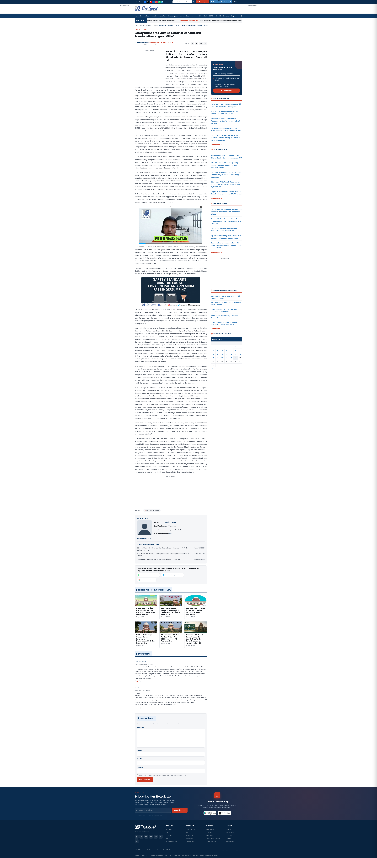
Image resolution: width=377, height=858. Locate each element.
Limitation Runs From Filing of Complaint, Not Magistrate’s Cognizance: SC (207, 20)
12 (222, 354)
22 (235, 358)
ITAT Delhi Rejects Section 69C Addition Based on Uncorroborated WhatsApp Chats (226, 211)
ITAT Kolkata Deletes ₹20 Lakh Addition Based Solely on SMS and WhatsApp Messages (226, 174)
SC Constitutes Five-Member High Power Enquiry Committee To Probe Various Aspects (162, 549)
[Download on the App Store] (224, 813)
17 (213, 358)
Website (140, 767)
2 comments (152, 45)
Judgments (209, 835)
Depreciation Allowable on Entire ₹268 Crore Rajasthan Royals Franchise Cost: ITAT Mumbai (226, 245)
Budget (153, 16)
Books (215, 2)
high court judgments (152, 510)
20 (226, 358)
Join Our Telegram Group (174, 575)
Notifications (210, 829)
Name (139, 751)
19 (222, 358)
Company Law (173, 16)
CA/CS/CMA (190, 842)
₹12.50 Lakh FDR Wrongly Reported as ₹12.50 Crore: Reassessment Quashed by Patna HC (225, 184)
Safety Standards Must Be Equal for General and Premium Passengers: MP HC (168, 34)
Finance (226, 16)
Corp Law (234, 16)
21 (231, 358)
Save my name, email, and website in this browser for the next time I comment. (162, 775)
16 (240, 354)
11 (217, 354)
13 (226, 354)
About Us (228, 829)
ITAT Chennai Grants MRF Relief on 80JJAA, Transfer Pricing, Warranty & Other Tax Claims (225, 137)
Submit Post (226, 2)
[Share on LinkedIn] (196, 43)
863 (170, 534)
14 (231, 354)
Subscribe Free (179, 810)
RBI (216, 16)
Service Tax (162, 16)
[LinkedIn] (153, 2)
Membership (230, 842)
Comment (141, 727)
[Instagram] (156, 2)
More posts (215, 145)
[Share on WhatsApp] (201, 43)
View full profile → (144, 538)
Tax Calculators (211, 842)
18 (217, 358)
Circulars (209, 832)
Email (139, 759)
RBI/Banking (190, 835)
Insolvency (189, 838)
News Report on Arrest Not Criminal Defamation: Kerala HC (158, 559)
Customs (189, 16)
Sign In (237, 2)
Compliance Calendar (213, 838)
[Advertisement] (124, 36)
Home (137, 16)
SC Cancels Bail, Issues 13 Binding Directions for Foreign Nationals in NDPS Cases (163, 554)
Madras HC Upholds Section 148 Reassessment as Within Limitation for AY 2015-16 (226, 121)
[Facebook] (145, 2)
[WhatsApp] (159, 2)
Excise (182, 16)
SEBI (220, 16)
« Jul (212, 369)
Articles (154, 25)
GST (195, 16)
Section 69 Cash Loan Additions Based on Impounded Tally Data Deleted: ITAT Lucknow (226, 221)
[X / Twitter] (148, 2)
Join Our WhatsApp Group (149, 575)
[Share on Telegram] (205, 43)
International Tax (171, 842)
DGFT (211, 16)
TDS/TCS (169, 838)
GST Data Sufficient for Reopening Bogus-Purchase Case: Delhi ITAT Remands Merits (224, 165)
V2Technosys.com (171, 850)
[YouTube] (151, 2)
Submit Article (230, 832)
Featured (170, 42)
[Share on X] (192, 43)
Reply (137, 681)
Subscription (203, 2)
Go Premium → (226, 91)
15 (235, 354)
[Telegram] (162, 2)
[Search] (193, 1)
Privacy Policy (225, 850)
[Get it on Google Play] (210, 813)
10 (213, 354)
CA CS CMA (203, 16)
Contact (228, 838)
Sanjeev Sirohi (142, 42)
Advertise (229, 835)
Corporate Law (145, 25)
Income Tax (144, 16)
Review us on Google (147, 580)
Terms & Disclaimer (236, 850)
